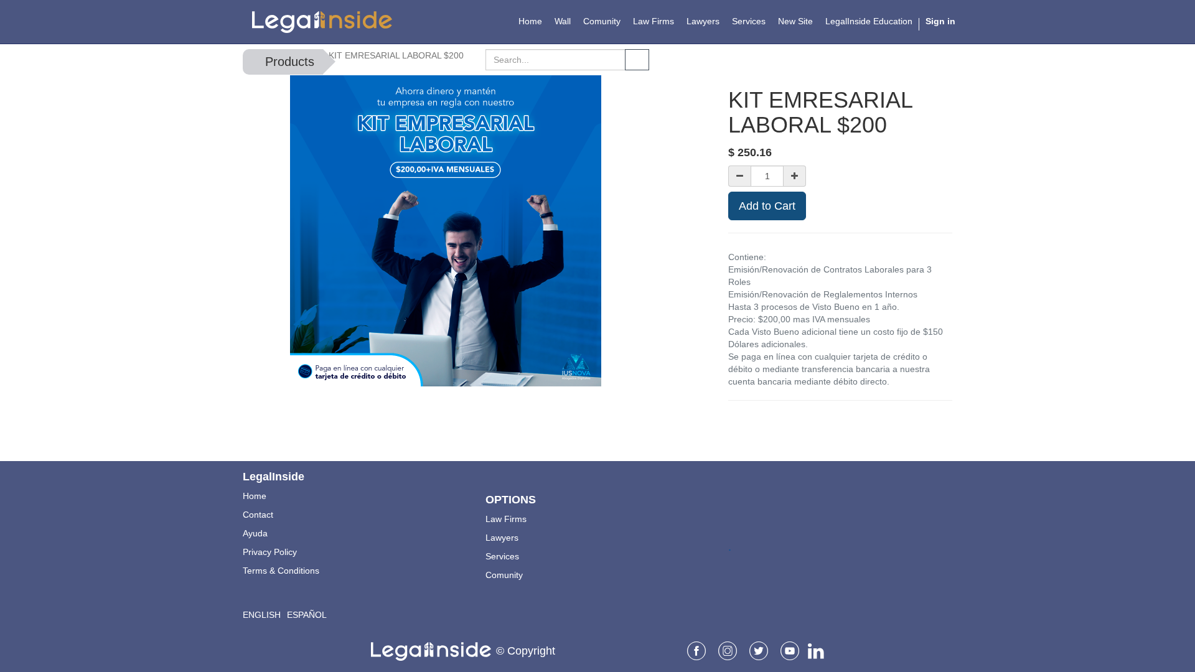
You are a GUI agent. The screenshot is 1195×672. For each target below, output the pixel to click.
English (262, 615)
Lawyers (501, 538)
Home (254, 496)
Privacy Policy (270, 552)
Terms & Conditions (281, 571)
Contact (258, 515)
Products (289, 61)
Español (307, 615)
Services (502, 556)
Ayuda (255, 533)
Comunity (504, 575)
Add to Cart (767, 206)
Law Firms (506, 519)
